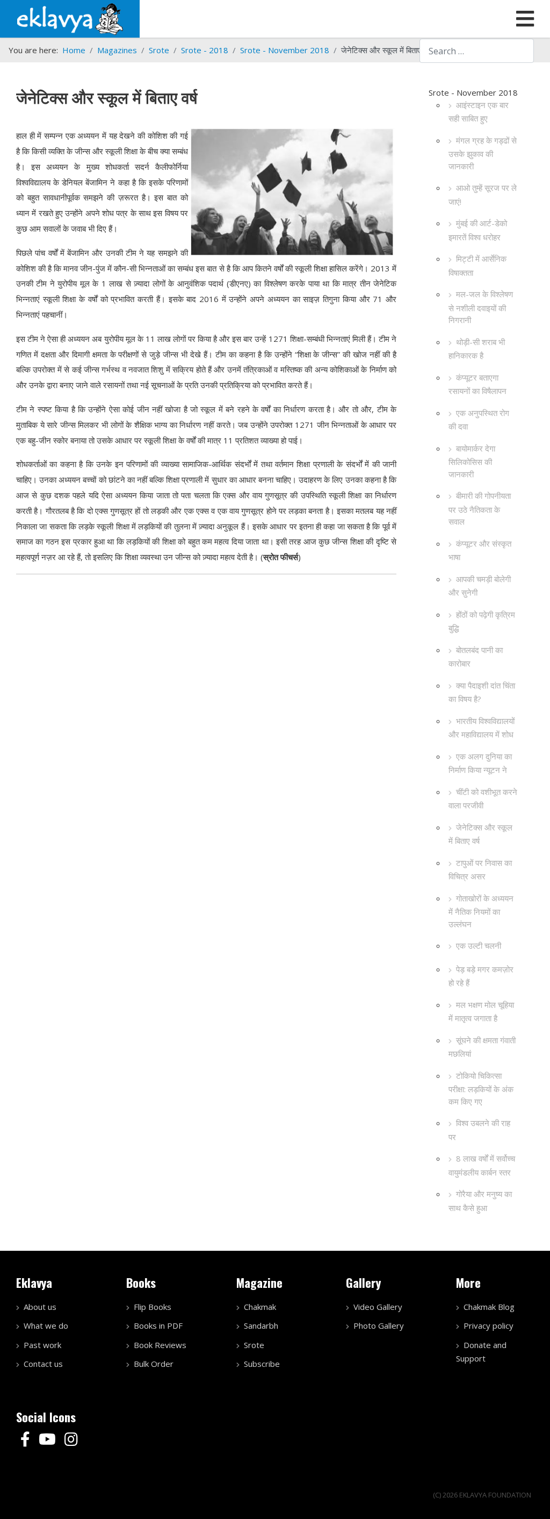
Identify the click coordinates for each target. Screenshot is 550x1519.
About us (40, 1306)
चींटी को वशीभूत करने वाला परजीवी (482, 798)
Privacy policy (488, 1325)
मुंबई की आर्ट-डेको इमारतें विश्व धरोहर (477, 230)
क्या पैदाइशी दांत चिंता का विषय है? (481, 692)
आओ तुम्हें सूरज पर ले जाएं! (482, 194)
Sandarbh (261, 1325)
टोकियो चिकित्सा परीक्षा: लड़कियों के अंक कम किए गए (480, 1088)
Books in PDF (158, 1325)
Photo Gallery (378, 1325)
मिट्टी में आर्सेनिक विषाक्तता (477, 265)
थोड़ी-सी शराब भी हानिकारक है (476, 348)
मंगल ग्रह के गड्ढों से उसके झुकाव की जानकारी (482, 153)
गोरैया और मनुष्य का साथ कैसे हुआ (480, 1200)
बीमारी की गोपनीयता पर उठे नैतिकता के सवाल (479, 508)
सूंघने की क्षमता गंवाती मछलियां (482, 1047)
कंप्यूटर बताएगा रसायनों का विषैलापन (477, 384)
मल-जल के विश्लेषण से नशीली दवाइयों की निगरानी (480, 307)
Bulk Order (153, 1363)
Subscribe (262, 1363)
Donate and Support (481, 1351)
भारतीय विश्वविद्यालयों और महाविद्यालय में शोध (481, 727)
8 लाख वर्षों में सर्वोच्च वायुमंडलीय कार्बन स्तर (481, 1165)
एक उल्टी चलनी (478, 945)
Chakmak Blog (489, 1306)
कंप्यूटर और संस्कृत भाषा (479, 550)
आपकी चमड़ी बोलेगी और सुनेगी (479, 586)
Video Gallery (377, 1306)
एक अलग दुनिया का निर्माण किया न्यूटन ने (480, 763)
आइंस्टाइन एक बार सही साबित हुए (478, 111)
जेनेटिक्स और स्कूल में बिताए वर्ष (480, 834)
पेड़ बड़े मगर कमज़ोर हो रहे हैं (480, 976)
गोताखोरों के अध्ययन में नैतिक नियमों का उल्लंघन (480, 911)
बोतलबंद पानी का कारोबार (475, 656)
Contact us (43, 1363)
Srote (254, 1344)
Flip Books (152, 1306)
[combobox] (476, 51)
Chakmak (260, 1306)
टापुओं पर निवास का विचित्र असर (480, 869)
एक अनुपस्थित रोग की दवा (478, 419)
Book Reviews (160, 1344)
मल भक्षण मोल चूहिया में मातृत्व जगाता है (481, 1011)
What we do (46, 1325)
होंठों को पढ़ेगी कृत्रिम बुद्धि (481, 621)
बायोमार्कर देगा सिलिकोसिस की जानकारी (471, 461)
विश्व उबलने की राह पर (479, 1129)
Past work (42, 1344)
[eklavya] (70, 17)
